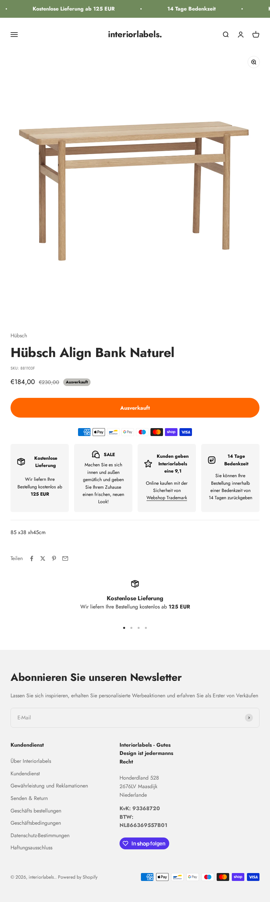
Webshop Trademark (167, 497)
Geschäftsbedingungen (36, 823)
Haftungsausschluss (31, 847)
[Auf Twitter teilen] (42, 558)
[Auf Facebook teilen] (31, 558)
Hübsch (19, 335)
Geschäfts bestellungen (36, 810)
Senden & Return (29, 798)
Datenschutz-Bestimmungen (40, 835)
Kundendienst (25, 773)
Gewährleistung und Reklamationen (49, 785)
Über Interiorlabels (31, 761)
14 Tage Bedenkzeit (188, 9)
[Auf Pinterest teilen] (54, 558)
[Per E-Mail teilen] (65, 558)
